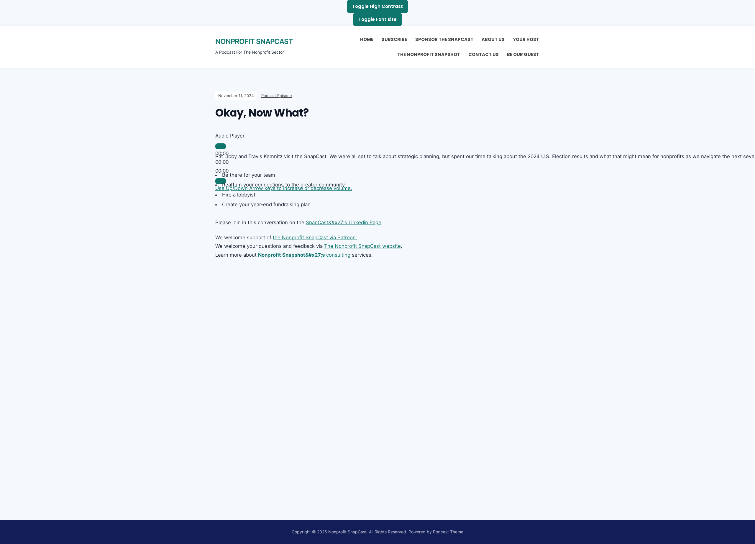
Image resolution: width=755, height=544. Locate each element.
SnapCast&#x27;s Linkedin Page (343, 222)
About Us (493, 39)
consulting (304, 255)
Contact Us (483, 54)
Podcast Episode (276, 95)
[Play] (220, 146)
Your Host (526, 39)
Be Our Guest (523, 54)
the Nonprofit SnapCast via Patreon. (315, 237)
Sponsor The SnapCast (444, 39)
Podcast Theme (448, 531)
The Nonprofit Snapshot (428, 54)
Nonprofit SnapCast (254, 41)
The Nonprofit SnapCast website (362, 246)
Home (366, 39)
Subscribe (394, 39)
